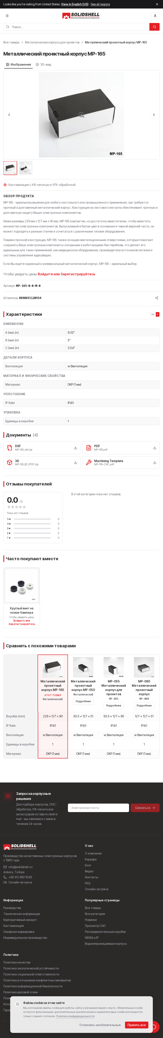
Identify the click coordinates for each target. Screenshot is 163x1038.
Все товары (11, 42)
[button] (81, 114)
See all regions (100, 4)
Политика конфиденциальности (75, 1016)
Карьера (91, 859)
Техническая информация (21, 914)
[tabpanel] (81, 123)
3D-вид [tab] (45, 64)
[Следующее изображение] (154, 115)
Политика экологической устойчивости (31, 968)
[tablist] (28, 64)
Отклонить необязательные (100, 1025)
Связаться (142, 808)
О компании (93, 853)
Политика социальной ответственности (31, 974)
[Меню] (7, 16)
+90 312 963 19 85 (20, 877)
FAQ (87, 883)
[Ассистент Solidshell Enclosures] (154, 1027)
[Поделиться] (157, 298)
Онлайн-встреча (20, 882)
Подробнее (83, 701)
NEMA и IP (91, 937)
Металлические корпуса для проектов (52, 42)
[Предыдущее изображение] (9, 115)
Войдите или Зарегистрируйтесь (66, 274)
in (157, 314)
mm (153, 314)
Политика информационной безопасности (32, 986)
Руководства (12, 908)
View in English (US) (75, 4)
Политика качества (16, 962)
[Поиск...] (154, 27)
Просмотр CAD (95, 925)
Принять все (137, 1025)
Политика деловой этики (20, 992)
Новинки (91, 920)
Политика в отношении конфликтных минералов (37, 980)
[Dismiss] (157, 4)
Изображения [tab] (21, 64)
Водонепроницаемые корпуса (106, 943)
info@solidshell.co (20, 867)
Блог (88, 865)
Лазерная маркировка (18, 931)
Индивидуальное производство (25, 937)
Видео (89, 871)
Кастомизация (13, 925)
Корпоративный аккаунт (20, 920)
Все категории (95, 914)
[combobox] (76, 27)
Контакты (91, 877)
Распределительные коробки (105, 931)
